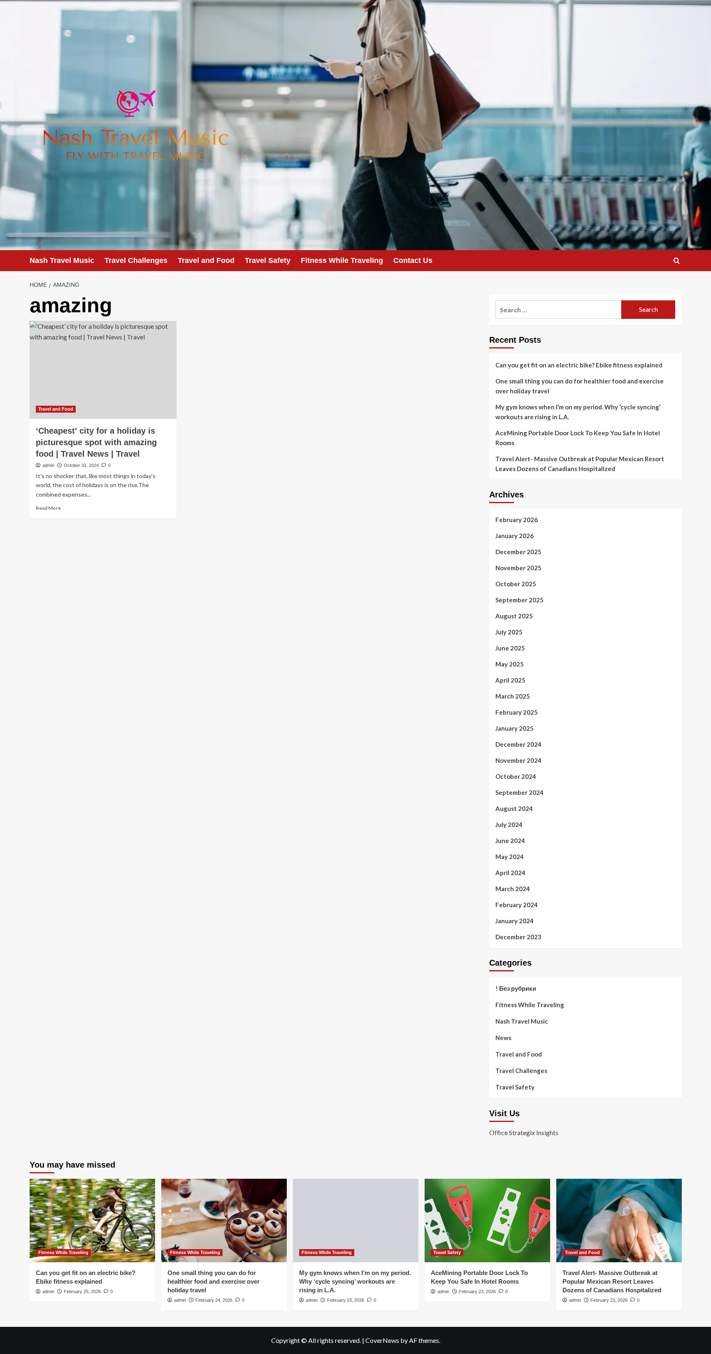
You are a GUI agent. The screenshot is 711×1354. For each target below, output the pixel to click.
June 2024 (510, 840)
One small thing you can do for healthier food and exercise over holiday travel (579, 386)
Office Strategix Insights (523, 1132)
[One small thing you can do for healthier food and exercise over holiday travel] (224, 1220)
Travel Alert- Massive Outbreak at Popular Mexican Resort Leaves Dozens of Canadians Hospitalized (579, 463)
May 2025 (509, 664)
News (503, 1037)
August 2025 (514, 616)
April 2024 (510, 872)
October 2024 (515, 776)
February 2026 (516, 519)
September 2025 (519, 600)
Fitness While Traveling (342, 260)
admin (48, 465)
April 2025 (510, 680)
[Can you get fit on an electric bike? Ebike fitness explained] (92, 1220)
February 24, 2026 (213, 1300)
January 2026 (514, 535)
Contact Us (412, 260)
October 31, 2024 (81, 465)
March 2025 (512, 696)
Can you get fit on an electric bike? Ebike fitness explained (578, 365)
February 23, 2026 (345, 1300)
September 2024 (519, 792)
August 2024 (514, 808)
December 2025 (518, 551)
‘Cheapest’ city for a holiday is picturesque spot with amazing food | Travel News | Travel (96, 442)
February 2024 (516, 904)
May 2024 (509, 856)
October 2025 (515, 584)
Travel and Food (206, 260)
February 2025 (516, 712)
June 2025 (510, 648)
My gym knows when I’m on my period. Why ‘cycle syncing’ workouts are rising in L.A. (577, 411)
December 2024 (518, 744)
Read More (48, 508)
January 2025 (514, 728)
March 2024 (512, 888)
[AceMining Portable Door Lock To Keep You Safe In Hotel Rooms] (487, 1220)
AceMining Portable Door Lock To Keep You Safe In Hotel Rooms (577, 437)
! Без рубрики (515, 988)
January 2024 (514, 920)
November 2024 (518, 760)
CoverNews (382, 1340)
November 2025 (518, 567)
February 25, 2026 (82, 1291)
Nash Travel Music (62, 260)
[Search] (677, 260)
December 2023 (518, 937)
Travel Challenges (136, 260)
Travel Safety (267, 260)
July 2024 (509, 824)
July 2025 (509, 632)
